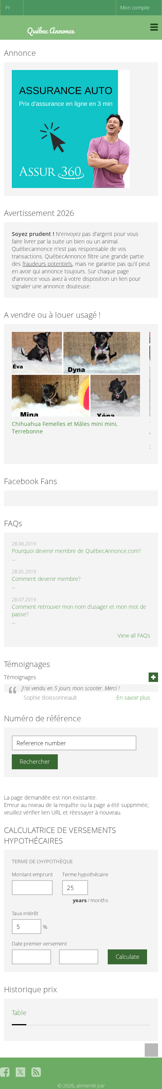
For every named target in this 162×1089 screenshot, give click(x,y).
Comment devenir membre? (46, 578)
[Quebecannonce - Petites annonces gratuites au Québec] (51, 29)
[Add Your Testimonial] (153, 677)
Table (19, 1012)
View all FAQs (134, 635)
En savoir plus (133, 697)
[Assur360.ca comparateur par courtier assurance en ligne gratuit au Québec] (71, 128)
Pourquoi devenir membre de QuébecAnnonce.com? (76, 551)
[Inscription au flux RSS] (36, 1072)
